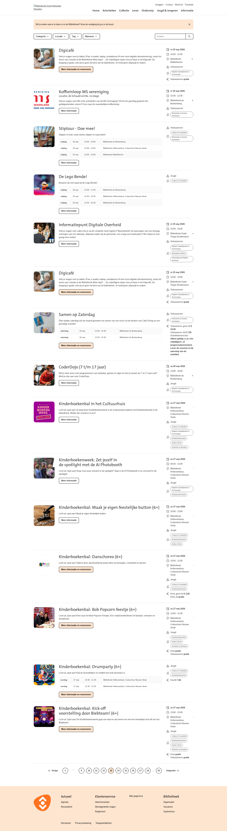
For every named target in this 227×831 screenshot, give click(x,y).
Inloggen (159, 5)
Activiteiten (109, 10)
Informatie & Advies (178, 253)
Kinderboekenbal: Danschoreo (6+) (90, 556)
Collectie (124, 10)
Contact (169, 5)
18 (148, 770)
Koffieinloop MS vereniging (84, 91)
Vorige (54, 770)
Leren (135, 10)
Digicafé (66, 50)
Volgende (171, 770)
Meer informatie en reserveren (76, 69)
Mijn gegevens (136, 796)
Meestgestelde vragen (105, 807)
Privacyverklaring (83, 823)
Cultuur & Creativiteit (179, 133)
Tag (74, 36)
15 (126, 770)
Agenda (64, 802)
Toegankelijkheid (103, 823)
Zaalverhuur (169, 811)
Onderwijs (148, 10)
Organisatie (168, 802)
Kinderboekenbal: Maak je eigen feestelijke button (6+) (109, 507)
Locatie (59, 36)
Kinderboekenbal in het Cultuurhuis (92, 403)
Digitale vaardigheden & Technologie (180, 73)
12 (103, 770)
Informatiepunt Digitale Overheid (90, 224)
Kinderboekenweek (179, 438)
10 (89, 770)
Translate (189, 5)
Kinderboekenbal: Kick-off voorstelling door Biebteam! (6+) (88, 711)
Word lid (179, 5)
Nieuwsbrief (66, 807)
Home (95, 10)
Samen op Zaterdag (77, 314)
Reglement (100, 811)
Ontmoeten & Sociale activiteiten (179, 114)
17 (140, 770)
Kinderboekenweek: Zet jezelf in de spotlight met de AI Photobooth (90, 462)
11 (96, 770)
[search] (189, 36)
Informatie (187, 10)
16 (133, 770)
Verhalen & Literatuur (179, 447)
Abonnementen (102, 802)
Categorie (41, 36)
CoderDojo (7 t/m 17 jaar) (82, 367)
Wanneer (89, 36)
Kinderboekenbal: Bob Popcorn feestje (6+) (97, 609)
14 (118, 770)
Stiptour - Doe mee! (77, 128)
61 (159, 770)
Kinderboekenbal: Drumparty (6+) (90, 666)
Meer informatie (69, 111)
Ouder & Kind (176, 443)
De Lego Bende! (73, 176)
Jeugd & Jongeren (167, 10)
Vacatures (168, 807)
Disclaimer (66, 823)
